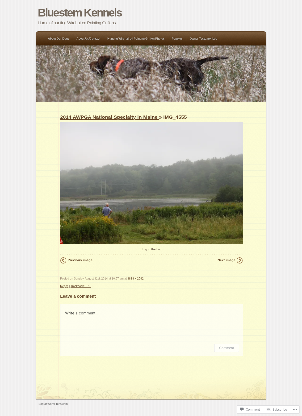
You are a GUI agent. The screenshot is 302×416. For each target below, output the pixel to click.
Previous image (80, 260)
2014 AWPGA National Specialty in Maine (109, 117)
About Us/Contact (88, 38)
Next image (226, 260)
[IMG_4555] (151, 243)
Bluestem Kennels (80, 12)
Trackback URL (81, 286)
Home (151, 73)
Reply (64, 286)
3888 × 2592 (135, 278)
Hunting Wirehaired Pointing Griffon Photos (136, 38)
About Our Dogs (58, 38)
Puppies (177, 38)
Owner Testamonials (203, 38)
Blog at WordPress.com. (53, 403)
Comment (226, 348)
